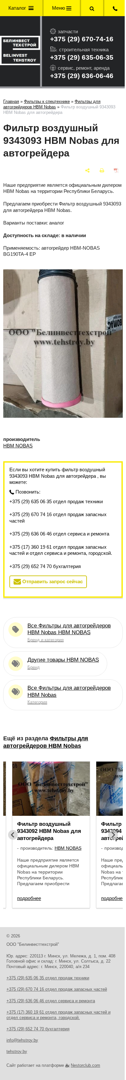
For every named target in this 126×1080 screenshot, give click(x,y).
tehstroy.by (16, 1051)
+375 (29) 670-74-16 (81, 39)
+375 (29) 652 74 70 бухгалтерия (45, 566)
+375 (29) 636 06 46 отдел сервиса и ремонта (59, 533)
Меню (59, 8)
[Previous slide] (13, 835)
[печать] (102, 170)
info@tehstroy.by (22, 1040)
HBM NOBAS (18, 445)
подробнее (29, 898)
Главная (11, 101)
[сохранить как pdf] (116, 170)
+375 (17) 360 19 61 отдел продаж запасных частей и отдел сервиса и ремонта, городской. (60, 550)
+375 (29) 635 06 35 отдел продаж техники (56, 501)
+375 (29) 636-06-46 (81, 75)
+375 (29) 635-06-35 (81, 57)
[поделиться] (87, 170)
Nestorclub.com (85, 1065)
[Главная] (20, 51)
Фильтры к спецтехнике (47, 101)
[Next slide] (113, 835)
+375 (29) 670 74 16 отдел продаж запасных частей (58, 518)
